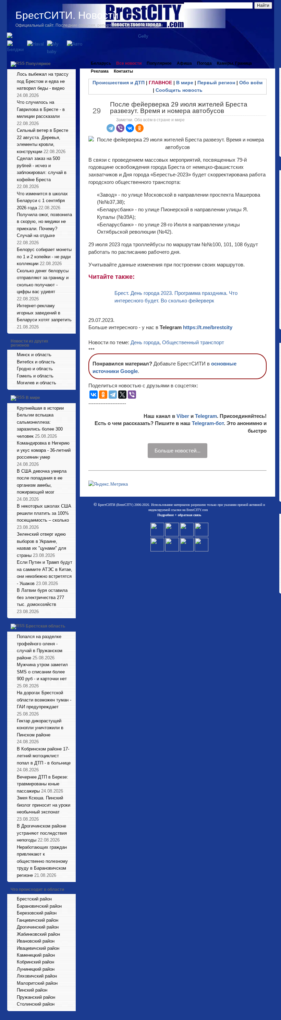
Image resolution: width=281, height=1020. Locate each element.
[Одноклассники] (139, 128)
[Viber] (120, 128)
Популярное (38, 63)
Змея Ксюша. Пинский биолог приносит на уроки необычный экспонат (43, 804)
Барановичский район (39, 906)
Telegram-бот (208, 423)
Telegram (206, 416)
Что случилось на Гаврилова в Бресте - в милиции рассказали (41, 109)
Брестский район (34, 898)
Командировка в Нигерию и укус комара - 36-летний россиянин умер (44, 450)
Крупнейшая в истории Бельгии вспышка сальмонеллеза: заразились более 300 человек (40, 422)
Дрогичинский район (38, 927)
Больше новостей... (177, 450)
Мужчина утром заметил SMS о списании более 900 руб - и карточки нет (42, 671)
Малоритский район (37, 983)
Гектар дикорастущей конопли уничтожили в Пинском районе (40, 727)
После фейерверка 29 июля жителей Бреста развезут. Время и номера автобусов (178, 107)
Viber (182, 416)
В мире (33, 397)
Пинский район (32, 990)
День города (145, 342)
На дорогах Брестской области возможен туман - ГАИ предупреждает (44, 699)
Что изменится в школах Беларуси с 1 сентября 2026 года (42, 200)
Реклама (100, 71)
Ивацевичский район (38, 948)
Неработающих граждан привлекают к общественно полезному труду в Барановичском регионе (42, 861)
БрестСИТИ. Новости (67, 15)
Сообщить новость (179, 90)
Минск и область (34, 354)
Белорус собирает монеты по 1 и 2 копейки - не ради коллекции (44, 256)
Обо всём (250, 82)
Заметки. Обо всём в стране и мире (150, 120)
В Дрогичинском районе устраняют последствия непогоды (42, 833)
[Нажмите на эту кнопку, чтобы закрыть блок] (71, 63)
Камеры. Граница (234, 63)
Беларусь (101, 63)
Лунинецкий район (35, 969)
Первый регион (216, 82)
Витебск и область (36, 361)
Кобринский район (35, 962)
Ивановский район (35, 941)
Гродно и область (35, 368)
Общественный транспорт (193, 342)
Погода (204, 63)
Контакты (123, 71)
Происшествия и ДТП (119, 82)
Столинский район (35, 1004)
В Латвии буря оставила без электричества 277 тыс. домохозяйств (42, 597)
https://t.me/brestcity (207, 327)
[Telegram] (111, 128)
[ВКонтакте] (130, 128)
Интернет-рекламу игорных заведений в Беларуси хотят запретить (44, 312)
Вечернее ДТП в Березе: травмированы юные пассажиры (42, 784)
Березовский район (37, 913)
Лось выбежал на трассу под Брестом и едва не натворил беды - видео (43, 81)
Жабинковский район (38, 934)
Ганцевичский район (37, 920)
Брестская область (45, 626)
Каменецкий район (36, 955)
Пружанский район (36, 997)
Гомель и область (35, 375)
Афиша (184, 63)
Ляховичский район (37, 976)
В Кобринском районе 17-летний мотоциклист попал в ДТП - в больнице (44, 756)
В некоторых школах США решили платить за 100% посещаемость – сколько (44, 513)
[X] (122, 394)
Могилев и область (36, 382)
